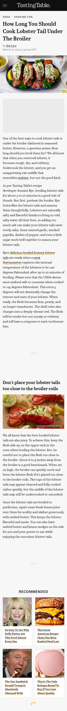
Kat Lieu (11, 46)
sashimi (23, 177)
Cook (6, 17)
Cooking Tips (23, 17)
